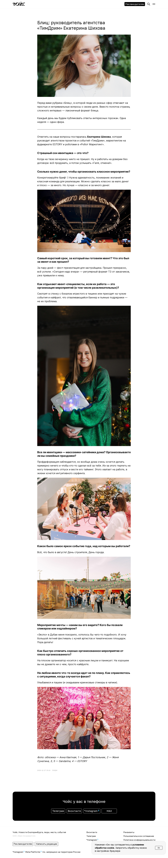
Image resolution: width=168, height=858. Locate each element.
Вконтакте (91, 832)
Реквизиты (128, 832)
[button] (153, 4)
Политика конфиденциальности (139, 840)
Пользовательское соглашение (138, 836)
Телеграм (91, 836)
